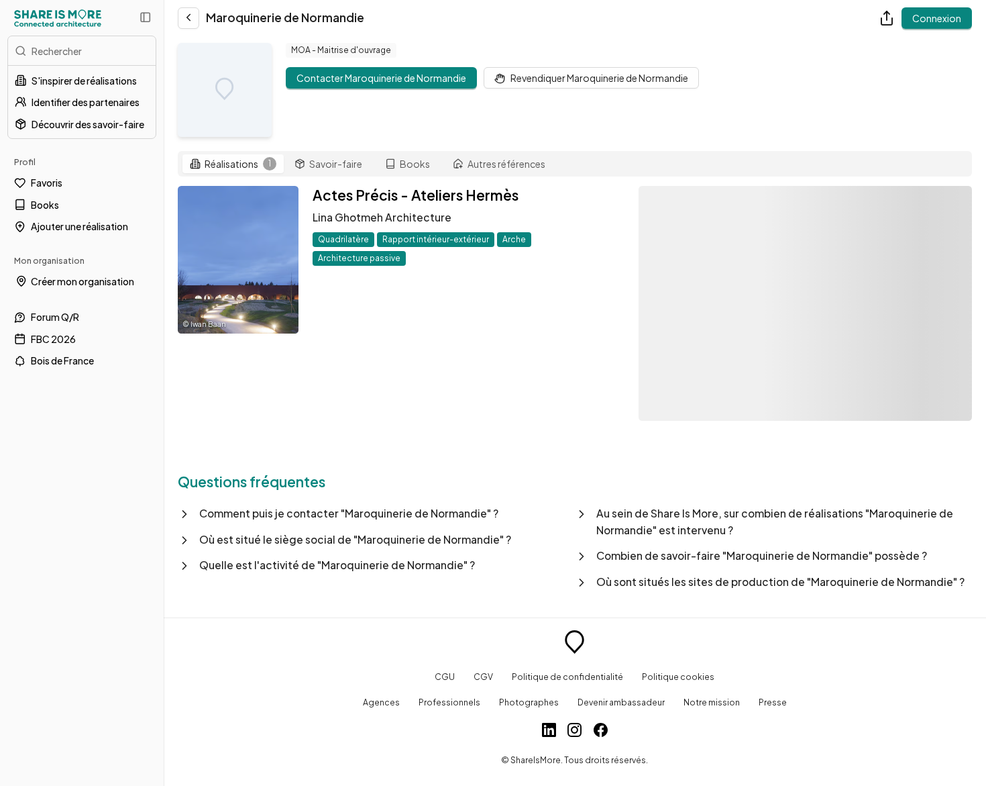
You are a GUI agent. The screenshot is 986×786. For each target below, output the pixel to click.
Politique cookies (678, 676)
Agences (381, 702)
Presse (773, 702)
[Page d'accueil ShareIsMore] (57, 18)
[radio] (233, 163)
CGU (445, 676)
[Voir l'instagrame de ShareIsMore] (574, 731)
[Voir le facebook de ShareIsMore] (601, 731)
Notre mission (711, 702)
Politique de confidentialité (567, 676)
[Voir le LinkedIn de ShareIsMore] (549, 731)
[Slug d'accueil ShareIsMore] (574, 643)
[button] (376, 514)
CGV (483, 676)
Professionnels (449, 702)
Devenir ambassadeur (621, 702)
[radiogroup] (575, 164)
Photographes (529, 702)
